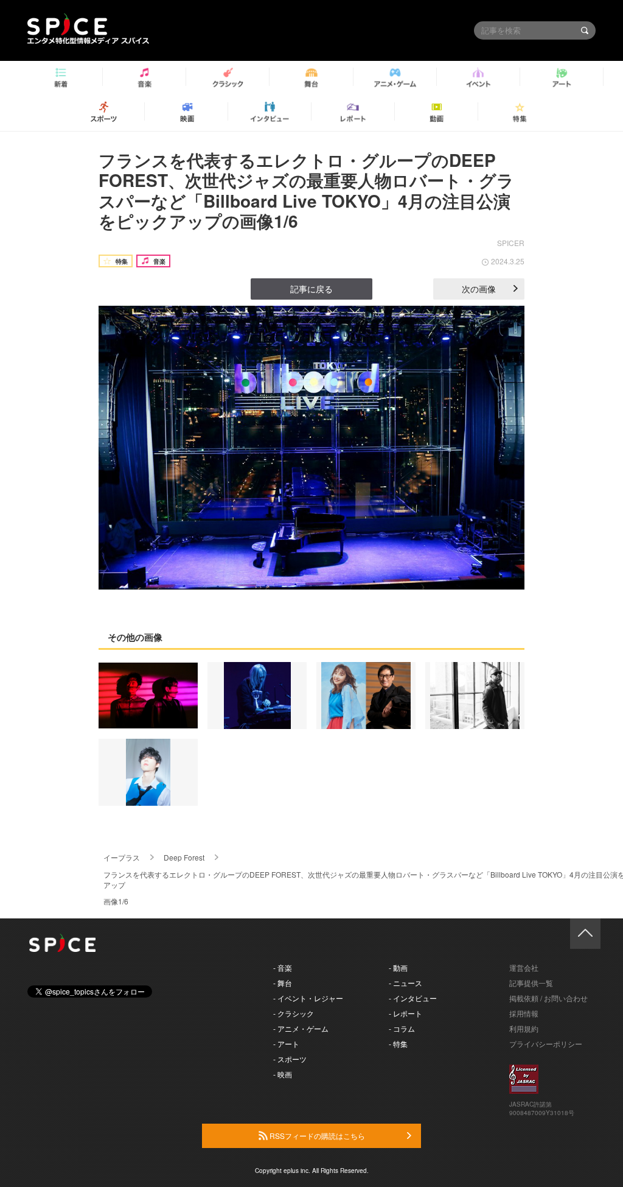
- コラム (402, 1028)
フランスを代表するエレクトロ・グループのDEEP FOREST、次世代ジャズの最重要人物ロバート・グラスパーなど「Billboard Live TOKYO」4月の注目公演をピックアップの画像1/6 (306, 190)
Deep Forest (184, 857)
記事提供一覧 (531, 982)
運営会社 (523, 967)
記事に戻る (311, 289)
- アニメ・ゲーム (301, 1028)
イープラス (121, 857)
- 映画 (282, 1074)
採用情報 (523, 1013)
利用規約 (523, 1028)
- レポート (405, 1013)
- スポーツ (290, 1059)
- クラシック (293, 1013)
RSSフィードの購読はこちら (316, 1135)
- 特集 (398, 1043)
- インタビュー (413, 998)
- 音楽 (282, 967)
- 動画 (398, 967)
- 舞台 (282, 982)
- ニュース (405, 982)
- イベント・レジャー (308, 998)
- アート (286, 1043)
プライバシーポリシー (545, 1043)
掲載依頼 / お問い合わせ (548, 998)
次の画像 (479, 289)
